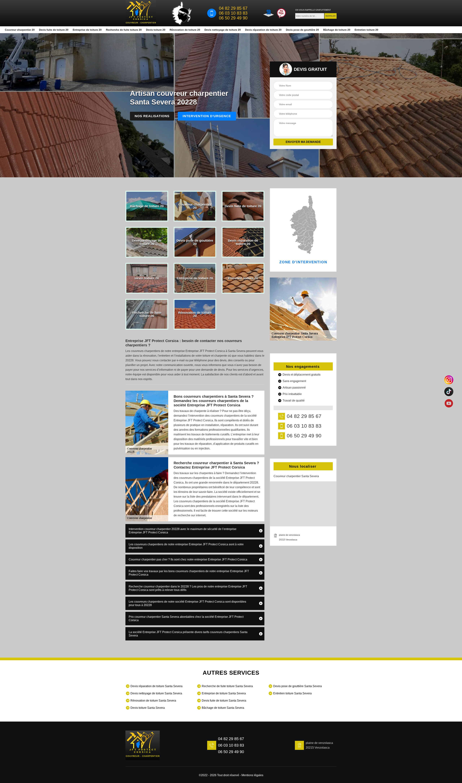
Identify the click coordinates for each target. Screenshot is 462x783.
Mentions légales (252, 775)
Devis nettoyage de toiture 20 (222, 29)
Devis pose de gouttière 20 (302, 29)
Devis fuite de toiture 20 (53, 29)
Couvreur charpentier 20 (20, 29)
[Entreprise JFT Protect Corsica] (140, 13)
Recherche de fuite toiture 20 (124, 29)
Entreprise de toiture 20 (87, 29)
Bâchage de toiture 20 (336, 29)
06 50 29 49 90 (233, 18)
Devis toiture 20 (155, 29)
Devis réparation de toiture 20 (263, 29)
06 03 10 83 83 (233, 13)
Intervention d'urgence (207, 116)
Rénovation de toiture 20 (185, 29)
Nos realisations (152, 116)
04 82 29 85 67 (233, 8)
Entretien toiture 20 (366, 29)
